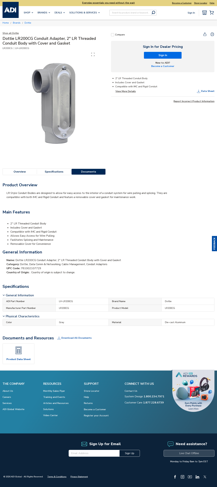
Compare (120, 34)
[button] (214, 243)
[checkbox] (112, 34)
